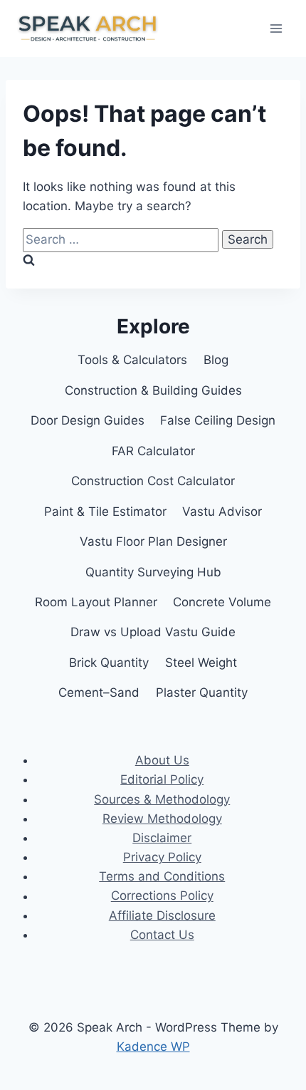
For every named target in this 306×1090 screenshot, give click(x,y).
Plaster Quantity (202, 692)
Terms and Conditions (162, 876)
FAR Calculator (153, 451)
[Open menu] (276, 28)
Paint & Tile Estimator (105, 511)
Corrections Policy (162, 896)
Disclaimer (161, 838)
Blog (216, 360)
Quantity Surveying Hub (153, 572)
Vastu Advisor (222, 511)
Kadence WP (153, 1046)
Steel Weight (201, 662)
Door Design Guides (87, 420)
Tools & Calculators (132, 360)
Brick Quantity (109, 662)
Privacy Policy (162, 857)
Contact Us (162, 935)
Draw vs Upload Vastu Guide (153, 632)
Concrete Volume (222, 602)
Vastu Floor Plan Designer (153, 541)
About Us (162, 760)
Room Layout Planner (96, 602)
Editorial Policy (162, 779)
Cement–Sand (98, 692)
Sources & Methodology (162, 799)
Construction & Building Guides (153, 390)
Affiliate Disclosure (162, 915)
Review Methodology (162, 818)
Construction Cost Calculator (153, 481)
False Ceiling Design (217, 420)
